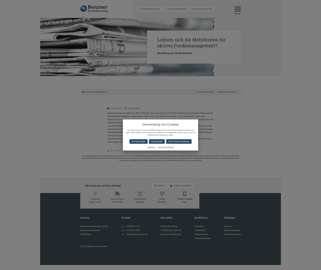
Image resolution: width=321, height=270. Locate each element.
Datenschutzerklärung (166, 147)
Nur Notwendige (138, 141)
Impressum (151, 147)
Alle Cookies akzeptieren (178, 141)
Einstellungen (157, 141)
